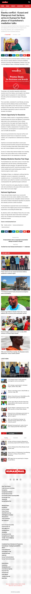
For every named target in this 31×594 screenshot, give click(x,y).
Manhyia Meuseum (6, 567)
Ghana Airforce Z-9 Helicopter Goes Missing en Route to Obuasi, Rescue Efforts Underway (19, 454)
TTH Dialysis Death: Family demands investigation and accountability (17, 380)
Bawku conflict (7, 225)
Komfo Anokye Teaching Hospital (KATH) (11, 545)
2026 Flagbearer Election (7, 514)
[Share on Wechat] (17, 55)
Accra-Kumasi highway (7, 568)
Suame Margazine (6, 549)
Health (13, 6)
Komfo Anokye (5, 539)
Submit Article (22, 584)
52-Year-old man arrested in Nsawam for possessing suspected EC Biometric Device (18, 442)
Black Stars (4, 578)
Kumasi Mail (7, 34)
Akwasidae (4, 532)
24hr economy (5, 516)
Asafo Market (5, 574)
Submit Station (14, 584)
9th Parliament (5, 520)
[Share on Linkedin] (13, 55)
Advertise (8, 584)
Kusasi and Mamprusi (18, 225)
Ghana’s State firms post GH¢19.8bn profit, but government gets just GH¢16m (19, 397)
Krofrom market (5, 509)
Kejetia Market (5, 563)
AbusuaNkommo (6, 528)
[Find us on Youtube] (17, 479)
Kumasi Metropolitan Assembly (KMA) (10, 495)
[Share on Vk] (21, 55)
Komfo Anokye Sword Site (8, 524)
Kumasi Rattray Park (6, 501)
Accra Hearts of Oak (6, 551)
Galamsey (4, 555)
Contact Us (19, 585)
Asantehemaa (5, 572)
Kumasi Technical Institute (8, 557)
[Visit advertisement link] (16, 78)
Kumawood (4, 507)
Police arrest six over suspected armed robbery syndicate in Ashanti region (14, 272)
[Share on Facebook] (6, 55)
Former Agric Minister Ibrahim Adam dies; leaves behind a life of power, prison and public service (14, 312)
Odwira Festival (5, 511)
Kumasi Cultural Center (7, 493)
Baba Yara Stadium (6, 486)
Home (2, 6)
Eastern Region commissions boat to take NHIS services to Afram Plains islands (14, 332)
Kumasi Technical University (8, 559)
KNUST (3, 547)
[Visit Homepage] (5, 2)
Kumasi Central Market (7, 491)
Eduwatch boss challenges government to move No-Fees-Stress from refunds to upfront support (18, 415)
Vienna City (4, 499)
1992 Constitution (6, 518)
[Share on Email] (24, 55)
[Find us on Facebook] (10, 479)
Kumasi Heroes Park (6, 534)
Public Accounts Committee (8, 488)
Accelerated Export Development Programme (12, 544)
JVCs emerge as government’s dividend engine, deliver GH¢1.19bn (17, 386)
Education (20, 6)
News (7, 6)
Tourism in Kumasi (6, 576)
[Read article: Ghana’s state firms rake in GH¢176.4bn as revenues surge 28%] (4, 392)
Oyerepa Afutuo (5, 530)
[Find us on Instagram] (20, 479)
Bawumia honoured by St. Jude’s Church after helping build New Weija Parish (18, 426)
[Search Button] (29, 2)
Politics (27, 6)
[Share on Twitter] (10, 55)
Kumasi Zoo (4, 490)
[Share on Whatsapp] (3, 55)
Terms (15, 585)
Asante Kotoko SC (6, 526)
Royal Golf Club (5, 570)
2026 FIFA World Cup (6, 513)
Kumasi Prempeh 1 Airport (8, 536)
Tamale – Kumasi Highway (8, 537)
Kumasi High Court (6, 497)
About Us (11, 585)
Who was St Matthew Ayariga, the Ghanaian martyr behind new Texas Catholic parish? (15, 352)
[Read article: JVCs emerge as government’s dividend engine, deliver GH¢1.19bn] (4, 387)
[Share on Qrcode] (28, 55)
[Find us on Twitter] (14, 479)
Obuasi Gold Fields (6, 553)
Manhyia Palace (5, 227)
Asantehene (4, 565)
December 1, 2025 (16, 34)
